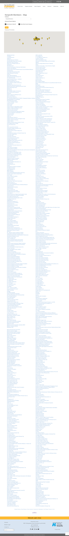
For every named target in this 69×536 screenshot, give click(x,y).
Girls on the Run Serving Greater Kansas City (44, 184)
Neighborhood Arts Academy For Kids (14, 346)
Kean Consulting (39, 287)
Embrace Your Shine (40, 159)
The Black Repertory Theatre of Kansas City (15, 436)
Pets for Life (38, 374)
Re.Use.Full (9, 388)
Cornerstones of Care (40, 142)
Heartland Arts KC (10, 209)
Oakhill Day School (10, 358)
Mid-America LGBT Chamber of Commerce (44, 321)
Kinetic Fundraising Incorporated (13, 293)
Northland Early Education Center (13, 353)
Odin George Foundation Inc (41, 358)
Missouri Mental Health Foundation (13, 332)
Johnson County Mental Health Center (43, 244)
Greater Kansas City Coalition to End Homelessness (46, 194)
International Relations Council (13, 236)
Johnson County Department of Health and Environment (46, 243)
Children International (40, 117)
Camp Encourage (10, 103)
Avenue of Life (38, 79)
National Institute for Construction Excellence (44, 342)
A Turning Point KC (10, 57)
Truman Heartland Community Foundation (15, 461)
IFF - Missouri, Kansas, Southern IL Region (15, 232)
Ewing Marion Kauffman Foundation (14, 166)
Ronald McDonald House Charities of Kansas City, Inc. (17, 395)
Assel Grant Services (40, 75)
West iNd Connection (40, 491)
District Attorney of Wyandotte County (14, 152)
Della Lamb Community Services (42, 149)
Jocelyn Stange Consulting (41, 242)
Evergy (8, 165)
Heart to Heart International (41, 208)
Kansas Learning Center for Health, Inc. (14, 273)
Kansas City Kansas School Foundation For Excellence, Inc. (47, 263)
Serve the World (10, 406)
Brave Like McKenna (11, 95)
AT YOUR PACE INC (11, 77)
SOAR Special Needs (40, 413)
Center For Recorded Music (41, 111)
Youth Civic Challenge (11, 502)
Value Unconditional (39, 478)
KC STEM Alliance (39, 284)
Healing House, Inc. (11, 203)
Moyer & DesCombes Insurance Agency (43, 336)
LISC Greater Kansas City (40, 308)
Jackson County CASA (11, 237)
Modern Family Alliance (11, 335)
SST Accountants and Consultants (42, 418)
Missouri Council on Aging (12, 330)
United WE (9, 468)
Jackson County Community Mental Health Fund (45, 237)
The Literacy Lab (10, 444)
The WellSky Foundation (11, 456)
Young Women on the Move (12, 501)
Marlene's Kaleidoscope (40, 315)
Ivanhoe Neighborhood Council (42, 236)
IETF (36, 231)
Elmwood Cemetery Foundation (13, 158)
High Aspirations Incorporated (41, 218)
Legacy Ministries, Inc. (40, 304)
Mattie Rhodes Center (11, 317)
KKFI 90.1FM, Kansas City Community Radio (15, 294)
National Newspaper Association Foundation (15, 344)
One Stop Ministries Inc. (11, 360)
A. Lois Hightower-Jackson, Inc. (42, 57)
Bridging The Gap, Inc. (40, 97)
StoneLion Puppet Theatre (12, 425)
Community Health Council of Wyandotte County (45, 134)
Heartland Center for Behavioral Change (43, 209)
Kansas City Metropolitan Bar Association (43, 264)
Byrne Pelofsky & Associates (41, 100)
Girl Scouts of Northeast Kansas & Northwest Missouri (17, 184)
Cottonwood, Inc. (10, 143)
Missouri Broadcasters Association (13, 329)
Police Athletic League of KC (12, 382)
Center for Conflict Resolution (12, 109)
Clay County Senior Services (12, 127)
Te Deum (37, 431)
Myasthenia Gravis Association (41, 340)
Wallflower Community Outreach (42, 489)
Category (7, 16)
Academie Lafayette (39, 58)
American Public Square (40, 68)
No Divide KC (38, 348)
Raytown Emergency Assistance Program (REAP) (45, 387)
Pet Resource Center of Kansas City (42, 372)
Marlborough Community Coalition (13, 315)
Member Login (42, 1)
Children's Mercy (10, 121)
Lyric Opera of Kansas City (12, 314)
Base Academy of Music (40, 81)
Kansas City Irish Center (40, 261)
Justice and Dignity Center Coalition (14, 249)
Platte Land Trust (39, 380)
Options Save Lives (39, 363)
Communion (9, 131)
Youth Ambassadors (39, 501)
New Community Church (11, 347)
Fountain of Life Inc (10, 177)
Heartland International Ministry (13, 212)
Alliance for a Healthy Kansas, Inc (13, 63)
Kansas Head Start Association (41, 272)
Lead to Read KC (39, 300)
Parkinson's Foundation (11, 369)
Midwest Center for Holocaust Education (43, 323)
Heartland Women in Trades (41, 214)
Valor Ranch (38, 477)
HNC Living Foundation (11, 220)
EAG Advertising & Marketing (12, 155)
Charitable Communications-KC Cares (43, 113)
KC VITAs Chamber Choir (40, 285)
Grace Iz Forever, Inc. (11, 189)
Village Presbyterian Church (12, 484)
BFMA (37, 83)
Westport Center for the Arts (12, 492)
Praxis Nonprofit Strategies (12, 383)
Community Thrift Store (40, 136)
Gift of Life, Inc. (38, 182)
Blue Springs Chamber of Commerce (14, 91)
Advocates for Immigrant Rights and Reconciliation (45, 61)
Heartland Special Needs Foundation (43, 213)
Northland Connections (40, 352)
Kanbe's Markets (10, 250)
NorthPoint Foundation (11, 357)
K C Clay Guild (38, 249)
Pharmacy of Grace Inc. (11, 375)
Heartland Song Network (11, 213)
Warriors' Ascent (39, 490)
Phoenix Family (10, 376)
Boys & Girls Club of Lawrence (13, 92)
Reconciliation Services (11, 389)
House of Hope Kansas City (41, 226)
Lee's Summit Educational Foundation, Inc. (44, 303)
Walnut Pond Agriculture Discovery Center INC (16, 490)
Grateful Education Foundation (41, 191)
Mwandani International (40, 339)
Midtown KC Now (10, 323)
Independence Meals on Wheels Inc (42, 233)
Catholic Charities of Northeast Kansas (14, 107)
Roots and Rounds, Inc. (40, 395)
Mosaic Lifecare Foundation (41, 335)
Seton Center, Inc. (39, 406)
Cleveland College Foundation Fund (14, 128)
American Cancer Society (40, 67)
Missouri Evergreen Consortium (42, 330)
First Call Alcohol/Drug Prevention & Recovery (16, 172)
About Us (62, 6)
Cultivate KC (9, 146)
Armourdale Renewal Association (13, 71)
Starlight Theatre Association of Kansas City (44, 423)
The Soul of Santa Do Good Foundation (14, 453)
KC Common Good (39, 279)
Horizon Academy (10, 226)
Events (44, 6)
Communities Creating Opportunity (42, 131)
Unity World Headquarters (40, 468)
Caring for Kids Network (40, 104)
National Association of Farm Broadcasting (44, 341)
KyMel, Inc (38, 297)
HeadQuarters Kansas (40, 202)
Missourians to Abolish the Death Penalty (43, 333)
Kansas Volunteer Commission (41, 275)
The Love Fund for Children (41, 444)
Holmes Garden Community (12, 221)
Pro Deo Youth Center (40, 384)
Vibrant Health (38, 483)
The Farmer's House (11, 438)
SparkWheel (9, 417)
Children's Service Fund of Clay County (43, 121)
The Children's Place (40, 436)
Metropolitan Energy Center (41, 320)
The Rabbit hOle (10, 450)
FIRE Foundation (10, 171)
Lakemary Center (10, 298)
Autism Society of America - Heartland (14, 79)
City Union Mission (39, 123)
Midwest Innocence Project (41, 324)
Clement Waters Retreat (40, 127)
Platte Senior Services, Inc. (12, 381)
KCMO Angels (38, 286)
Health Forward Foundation (41, 203)
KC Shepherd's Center (11, 284)
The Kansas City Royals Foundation (42, 442)
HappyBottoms (10, 200)
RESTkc (8, 393)
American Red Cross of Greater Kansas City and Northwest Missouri (20, 69)
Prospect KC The (10, 386)
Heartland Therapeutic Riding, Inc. (13, 214)
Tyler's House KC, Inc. (40, 462)
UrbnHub (37, 474)
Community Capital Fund (12, 134)
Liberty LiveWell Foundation (41, 306)
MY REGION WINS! (11, 340)
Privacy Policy (57, 529)
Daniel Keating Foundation (12, 148)
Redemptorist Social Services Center (14, 390)
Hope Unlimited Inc (39, 224)
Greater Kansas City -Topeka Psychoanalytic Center (17, 194)
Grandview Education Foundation (13, 191)
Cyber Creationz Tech (40, 146)
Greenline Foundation (40, 196)
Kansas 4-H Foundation (11, 251)
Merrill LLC (38, 318)
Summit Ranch (10, 429)
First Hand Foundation (40, 172)
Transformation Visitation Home (13, 459)
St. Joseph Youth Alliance (12, 420)
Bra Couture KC (39, 93)
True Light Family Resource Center (42, 460)
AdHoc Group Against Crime (41, 59)
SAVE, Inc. (9, 402)
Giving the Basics (10, 185)
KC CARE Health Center (11, 279)
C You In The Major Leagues (12, 101)
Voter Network (38, 486)
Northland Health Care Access (13, 354)
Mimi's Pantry (38, 326)
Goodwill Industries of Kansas (41, 188)
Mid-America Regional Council (13, 322)
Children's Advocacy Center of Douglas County (16, 118)
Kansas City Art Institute (11, 255)
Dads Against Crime (39, 147)
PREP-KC (38, 383)
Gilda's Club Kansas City (12, 183)
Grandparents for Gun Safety (12, 190)
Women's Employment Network (13, 496)
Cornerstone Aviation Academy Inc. (13, 142)
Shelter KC (9, 408)
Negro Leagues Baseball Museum (42, 345)
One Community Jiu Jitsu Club (41, 359)
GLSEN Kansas (10, 188)
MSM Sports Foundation (11, 338)
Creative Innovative (39, 143)
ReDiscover (38, 390)
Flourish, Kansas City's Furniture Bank (14, 173)
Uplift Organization (39, 472)
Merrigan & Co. (10, 318)
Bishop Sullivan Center (40, 86)
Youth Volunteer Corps (11, 504)
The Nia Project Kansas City (12, 449)
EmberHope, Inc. (39, 158)
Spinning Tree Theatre (11, 418)
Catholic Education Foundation (41, 107)
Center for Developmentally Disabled (43, 109)
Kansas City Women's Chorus (12, 269)
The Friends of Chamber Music (41, 438)
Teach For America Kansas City (13, 432)
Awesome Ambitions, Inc (11, 80)
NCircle (8, 345)
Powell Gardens (39, 382)
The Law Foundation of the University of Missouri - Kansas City (19, 443)
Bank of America (39, 80)
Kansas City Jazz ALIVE (11, 262)
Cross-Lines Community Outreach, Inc (14, 145)
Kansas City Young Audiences (41, 269)
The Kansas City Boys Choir (12, 442)
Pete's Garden (9, 374)
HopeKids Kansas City (40, 225)
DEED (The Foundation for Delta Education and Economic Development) (21, 149)
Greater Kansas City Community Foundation (15, 195)
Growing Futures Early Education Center (14, 197)
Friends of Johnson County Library (42, 178)
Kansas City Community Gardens (42, 258)
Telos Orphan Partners (40, 432)
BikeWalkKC (38, 85)
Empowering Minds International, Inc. (14, 161)
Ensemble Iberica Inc (11, 164)
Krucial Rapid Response (11, 296)
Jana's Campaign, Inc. (11, 238)
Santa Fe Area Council (40, 401)
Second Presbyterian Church (12, 405)
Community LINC (10, 135)
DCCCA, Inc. (38, 148)
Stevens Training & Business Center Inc (43, 424)
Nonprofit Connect (10, 350)
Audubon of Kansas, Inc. (40, 77)
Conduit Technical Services (41, 139)
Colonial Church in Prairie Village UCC (14, 130)
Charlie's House (10, 115)
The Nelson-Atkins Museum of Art (42, 448)
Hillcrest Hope (9, 219)
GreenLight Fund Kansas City (12, 196)
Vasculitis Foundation (11, 480)
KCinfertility (9, 286)
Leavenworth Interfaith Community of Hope (15, 303)
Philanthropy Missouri (40, 375)
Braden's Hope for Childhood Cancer (14, 94)
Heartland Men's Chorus (40, 212)
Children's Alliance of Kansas (12, 119)
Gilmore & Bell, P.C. (39, 183)
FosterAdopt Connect (40, 176)
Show (7, 27)
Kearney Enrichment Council (12, 288)
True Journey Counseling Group (13, 460)
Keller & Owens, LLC (40, 288)
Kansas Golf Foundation (11, 272)
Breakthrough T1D (39, 95)
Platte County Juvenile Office (41, 378)
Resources (49, 6)
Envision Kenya (39, 164)
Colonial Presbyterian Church (41, 130)
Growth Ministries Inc (40, 197)
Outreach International (40, 364)
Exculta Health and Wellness (41, 167)
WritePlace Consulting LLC (41, 497)
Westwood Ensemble (40, 492)
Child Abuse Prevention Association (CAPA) (44, 116)
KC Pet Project (10, 282)
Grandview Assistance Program (42, 190)
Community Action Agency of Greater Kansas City (16, 133)
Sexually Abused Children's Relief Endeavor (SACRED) (46, 407)
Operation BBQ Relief (11, 362)
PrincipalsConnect (10, 384)
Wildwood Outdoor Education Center (43, 495)
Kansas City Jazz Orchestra (41, 262)
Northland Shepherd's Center (41, 354)
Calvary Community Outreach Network (43, 101)
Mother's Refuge (10, 336)
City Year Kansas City (11, 124)
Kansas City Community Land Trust (13, 260)
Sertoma (37, 405)
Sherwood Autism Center (40, 408)
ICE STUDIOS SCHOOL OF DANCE (43, 230)
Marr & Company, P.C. (11, 316)
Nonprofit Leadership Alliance (41, 350)
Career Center (20, 6)
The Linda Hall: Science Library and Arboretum (44, 443)
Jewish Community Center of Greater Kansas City (45, 238)
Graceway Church (39, 189)
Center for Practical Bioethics (41, 110)
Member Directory (18, 509)
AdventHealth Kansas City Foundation (14, 61)
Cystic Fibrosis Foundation (12, 147)
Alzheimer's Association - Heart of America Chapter (45, 65)
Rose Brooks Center (11, 396)
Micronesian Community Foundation (14, 321)
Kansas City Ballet (39, 256)
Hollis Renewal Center (40, 220)
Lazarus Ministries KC (11, 300)
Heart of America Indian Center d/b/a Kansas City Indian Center (48, 207)
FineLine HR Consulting (40, 170)
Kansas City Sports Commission (42, 267)
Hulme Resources (39, 227)
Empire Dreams (10, 160)
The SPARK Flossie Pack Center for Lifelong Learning (46, 453)
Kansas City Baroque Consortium (13, 257)
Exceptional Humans (11, 167)
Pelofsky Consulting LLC (11, 372)
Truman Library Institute (11, 462)
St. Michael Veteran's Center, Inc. (42, 420)
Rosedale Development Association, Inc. (43, 396)
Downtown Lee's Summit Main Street (14, 153)
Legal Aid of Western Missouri (12, 305)
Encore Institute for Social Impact (42, 161)
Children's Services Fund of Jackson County (15, 122)
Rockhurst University (40, 394)
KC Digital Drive (10, 280)
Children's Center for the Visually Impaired (44, 119)
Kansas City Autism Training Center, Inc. (43, 255)
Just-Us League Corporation (41, 248)
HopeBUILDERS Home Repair (13, 225)
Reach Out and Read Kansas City (42, 388)
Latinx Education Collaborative (41, 298)
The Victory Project (39, 455)
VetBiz (37, 480)
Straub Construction (11, 426)
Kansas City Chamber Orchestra (42, 257)
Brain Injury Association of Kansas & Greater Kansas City (46, 94)
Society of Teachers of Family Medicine (14, 414)
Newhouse (38, 347)
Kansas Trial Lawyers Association (13, 275)
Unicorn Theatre (39, 465)
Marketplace (41, 509)
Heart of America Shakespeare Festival (14, 208)
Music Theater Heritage (11, 339)
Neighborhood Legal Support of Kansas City (44, 346)
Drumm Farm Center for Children (42, 154)
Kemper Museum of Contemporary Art (43, 290)
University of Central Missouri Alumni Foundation (45, 471)
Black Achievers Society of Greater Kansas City (45, 87)
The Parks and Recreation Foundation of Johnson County (47, 449)
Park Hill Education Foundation (42, 366)
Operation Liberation (11, 363)
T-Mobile (8, 431)
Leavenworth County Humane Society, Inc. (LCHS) (45, 302)
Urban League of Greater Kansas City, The (44, 473)
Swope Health (38, 430)
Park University (10, 368)
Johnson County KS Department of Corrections (16, 244)
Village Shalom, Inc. (39, 484)
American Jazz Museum (11, 68)
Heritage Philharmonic (11, 218)
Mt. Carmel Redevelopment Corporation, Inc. (44, 338)
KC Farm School (39, 280)
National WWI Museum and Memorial (43, 344)
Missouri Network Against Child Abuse (43, 332)
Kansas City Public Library (41, 266)
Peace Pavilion (10, 371)
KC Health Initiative (39, 281)
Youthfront (37, 504)
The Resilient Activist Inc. (40, 450)
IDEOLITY (9, 231)
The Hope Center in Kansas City (42, 441)
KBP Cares (38, 276)
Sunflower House (39, 429)
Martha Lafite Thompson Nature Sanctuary (44, 316)
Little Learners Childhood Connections (43, 309)
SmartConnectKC (10, 413)
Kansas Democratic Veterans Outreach (43, 270)
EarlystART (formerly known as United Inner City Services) (47, 155)
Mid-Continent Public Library (41, 322)
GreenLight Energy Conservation (42, 195)
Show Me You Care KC (11, 411)
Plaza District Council (40, 381)
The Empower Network (40, 437)
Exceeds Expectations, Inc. (41, 166)
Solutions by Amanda (40, 414)
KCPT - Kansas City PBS (12, 287)
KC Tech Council (10, 285)
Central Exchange (10, 113)
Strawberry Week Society (40, 426)
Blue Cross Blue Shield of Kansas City (43, 89)
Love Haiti (37, 310)
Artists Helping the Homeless (12, 73)
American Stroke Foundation (41, 69)
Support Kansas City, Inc (11, 430)
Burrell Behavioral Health (12, 100)
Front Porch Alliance (39, 179)
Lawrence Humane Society (41, 299)
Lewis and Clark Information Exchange (14, 306)
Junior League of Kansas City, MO (42, 246)
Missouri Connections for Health (42, 329)
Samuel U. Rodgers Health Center (42, 400)
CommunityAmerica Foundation (13, 137)
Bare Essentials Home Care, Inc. (13, 81)
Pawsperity (9, 370)
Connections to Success (40, 140)
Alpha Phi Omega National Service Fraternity (44, 63)
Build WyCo (38, 98)
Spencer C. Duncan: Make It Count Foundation (44, 417)
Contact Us (48, 1)
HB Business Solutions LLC (12, 201)
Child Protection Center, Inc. (12, 117)
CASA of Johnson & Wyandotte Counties (15, 106)
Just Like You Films (10, 248)
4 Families (9, 56)
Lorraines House (10, 310)
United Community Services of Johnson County (45, 466)
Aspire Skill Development (12, 75)
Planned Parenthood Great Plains (13, 378)
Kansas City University (40, 268)
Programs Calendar (28, 6)
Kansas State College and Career (42, 274)
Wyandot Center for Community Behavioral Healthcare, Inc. (47, 498)
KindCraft (37, 292)
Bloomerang (9, 89)
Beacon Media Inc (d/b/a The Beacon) (14, 82)
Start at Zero (9, 424)
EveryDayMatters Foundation (41, 165)
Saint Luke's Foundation (40, 399)
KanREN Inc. (38, 250)
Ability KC (9, 58)
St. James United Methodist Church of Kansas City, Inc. (46, 419)
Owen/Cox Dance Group (40, 365)
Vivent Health (38, 485)
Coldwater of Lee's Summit (41, 129)
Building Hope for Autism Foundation (43, 99)
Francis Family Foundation (41, 177)
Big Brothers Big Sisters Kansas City (14, 85)
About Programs (37, 6)
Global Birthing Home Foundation (42, 185)
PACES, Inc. (9, 366)
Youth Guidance (39, 502)
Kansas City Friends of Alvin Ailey (42, 260)
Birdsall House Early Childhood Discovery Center (16, 86)
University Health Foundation (12, 471)
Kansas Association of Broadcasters (14, 252)
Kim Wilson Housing (11, 292)
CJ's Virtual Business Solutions (42, 124)
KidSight (8, 291)
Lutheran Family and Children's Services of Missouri (45, 312)
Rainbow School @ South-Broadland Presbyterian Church (47, 386)
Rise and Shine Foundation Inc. (13, 394)
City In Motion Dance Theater (12, 123)
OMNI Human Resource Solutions (13, 359)
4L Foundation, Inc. (39, 56)
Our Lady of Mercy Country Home (13, 364)
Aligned (37, 62)
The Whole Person (39, 456)
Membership (56, 6)
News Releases (24, 509)
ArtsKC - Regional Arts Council (41, 73)
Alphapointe (9, 64)
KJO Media (38, 293)
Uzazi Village (9, 477)
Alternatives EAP (10, 65)
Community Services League (41, 135)
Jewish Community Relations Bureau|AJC (15, 239)
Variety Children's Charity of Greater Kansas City (45, 479)
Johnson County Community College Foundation (16, 243)
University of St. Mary (11, 472)
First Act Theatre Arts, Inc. (40, 171)
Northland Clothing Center (12, 352)
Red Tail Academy (39, 389)
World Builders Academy (40, 496)
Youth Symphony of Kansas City (42, 503)
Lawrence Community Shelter (12, 299)
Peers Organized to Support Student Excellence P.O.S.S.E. (47, 371)
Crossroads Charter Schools (41, 145)
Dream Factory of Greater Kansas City (14, 154)
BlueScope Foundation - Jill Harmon (42, 91)
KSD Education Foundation (41, 296)
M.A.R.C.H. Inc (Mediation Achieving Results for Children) (47, 314)
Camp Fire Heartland (40, 103)
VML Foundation (10, 486)
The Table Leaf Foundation (12, 454)
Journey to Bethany (10, 245)
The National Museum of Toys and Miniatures (15, 448)
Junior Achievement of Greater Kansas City (15, 246)
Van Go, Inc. (9, 479)
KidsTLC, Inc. (38, 291)
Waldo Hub (9, 489)
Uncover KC (9, 465)
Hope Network (10, 224)
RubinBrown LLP (10, 399)
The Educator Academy (11, 437)
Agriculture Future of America (12, 62)
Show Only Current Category (26, 24)
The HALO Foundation (11, 441)
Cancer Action (9, 104)
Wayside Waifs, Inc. (10, 491)
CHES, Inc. (9, 116)
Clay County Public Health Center (42, 125)
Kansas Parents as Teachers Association (15, 274)
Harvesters (38, 200)
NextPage (9, 348)
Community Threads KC (11, 136)
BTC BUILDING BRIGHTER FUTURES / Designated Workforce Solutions (21, 98)
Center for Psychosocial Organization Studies (15, 111)
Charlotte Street (39, 115)
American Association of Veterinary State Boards (16, 67)
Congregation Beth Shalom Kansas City (14, 140)
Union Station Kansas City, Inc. (13, 466)
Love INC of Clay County (11, 311)
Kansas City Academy (40, 254)
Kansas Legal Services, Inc (41, 273)
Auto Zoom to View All (11, 24)
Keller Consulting (10, 290)
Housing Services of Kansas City (13, 227)
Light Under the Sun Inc (11, 308)
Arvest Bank (38, 74)
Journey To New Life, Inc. (40, 245)
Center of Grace (39, 112)
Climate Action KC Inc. (11, 129)
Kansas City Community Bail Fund (13, 258)
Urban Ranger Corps (11, 474)
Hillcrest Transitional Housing (41, 219)
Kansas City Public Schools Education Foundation (16, 267)
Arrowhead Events (39, 71)
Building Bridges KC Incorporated (13, 99)
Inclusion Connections (40, 232)
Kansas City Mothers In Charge (13, 266)
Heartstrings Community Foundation (42, 215)
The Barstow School (11, 435)
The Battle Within (39, 435)
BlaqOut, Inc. (9, 88)
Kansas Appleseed (39, 251)
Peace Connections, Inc (40, 370)
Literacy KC (9, 309)
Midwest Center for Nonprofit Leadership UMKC (16, 324)
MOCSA (37, 334)
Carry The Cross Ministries (41, 105)
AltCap (37, 64)
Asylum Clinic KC (39, 76)
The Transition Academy (40, 454)
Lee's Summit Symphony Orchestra (13, 304)
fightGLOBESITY (10, 170)
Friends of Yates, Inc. (11, 179)
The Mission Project (11, 447)
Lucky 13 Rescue (10, 312)
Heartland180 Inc (10, 215)
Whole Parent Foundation (12, 495)
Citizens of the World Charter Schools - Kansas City (45, 122)
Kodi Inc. (37, 294)
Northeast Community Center (12, 351)
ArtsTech (8, 74)
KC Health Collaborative (11, 281)
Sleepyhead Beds (39, 412)
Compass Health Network (12, 139)
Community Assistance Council (41, 133)
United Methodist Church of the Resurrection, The (16, 467)
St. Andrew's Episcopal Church (13, 419)
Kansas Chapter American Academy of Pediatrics (16, 254)
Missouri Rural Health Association (13, 333)
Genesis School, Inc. (11, 182)
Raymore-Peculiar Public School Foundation (15, 387)
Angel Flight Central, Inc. (40, 70)
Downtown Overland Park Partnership (43, 153)
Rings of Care (38, 393)
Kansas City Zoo (10, 270)
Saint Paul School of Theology (13, 400)
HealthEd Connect (10, 206)
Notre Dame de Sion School (41, 357)
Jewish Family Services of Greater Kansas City (44, 239)
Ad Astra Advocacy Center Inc (12, 59)
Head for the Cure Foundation (12, 202)
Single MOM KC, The (11, 412)
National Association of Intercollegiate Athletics (16, 342)
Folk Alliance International (40, 173)
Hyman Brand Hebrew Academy (13, 230)
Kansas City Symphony (11, 268)
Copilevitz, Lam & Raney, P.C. (12, 141)
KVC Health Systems (11, 297)
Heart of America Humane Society (13, 207)
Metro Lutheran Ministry (11, 320)
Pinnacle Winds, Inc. (11, 377)
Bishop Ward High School (12, 87)
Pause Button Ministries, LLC (41, 369)
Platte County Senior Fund (12, 380)
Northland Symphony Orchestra (13, 356)
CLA (8, 125)
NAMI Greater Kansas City (12, 341)
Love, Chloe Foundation (40, 311)
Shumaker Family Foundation (41, 411)
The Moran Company (40, 447)
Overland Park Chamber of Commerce (14, 365)
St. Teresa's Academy (11, 423)
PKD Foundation (39, 377)
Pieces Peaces (38, 376)
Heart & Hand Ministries (40, 206)
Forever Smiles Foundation (12, 176)
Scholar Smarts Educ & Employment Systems (44, 402)
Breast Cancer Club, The (11, 97)
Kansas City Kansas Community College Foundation (17, 263)
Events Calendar (30, 509)
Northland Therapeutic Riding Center (43, 356)
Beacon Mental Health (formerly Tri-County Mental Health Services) (48, 82)
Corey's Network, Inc (39, 141)
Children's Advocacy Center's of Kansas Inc (44, 118)
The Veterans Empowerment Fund (13, 455)
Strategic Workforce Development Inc (43, 425)
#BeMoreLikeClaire (10, 55)
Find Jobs (35, 1)
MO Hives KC (9, 334)
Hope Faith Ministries (40, 221)
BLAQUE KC (38, 88)
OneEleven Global (39, 360)
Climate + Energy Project (40, 128)
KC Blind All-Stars (10, 278)
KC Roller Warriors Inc (40, 282)
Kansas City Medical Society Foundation (15, 264)
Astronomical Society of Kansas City (14, 76)
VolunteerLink (36, 509)
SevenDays (9, 407)
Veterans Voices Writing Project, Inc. (14, 483)
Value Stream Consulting (12, 478)
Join (53, 509)
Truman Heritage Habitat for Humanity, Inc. (44, 461)
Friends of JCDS (10, 178)
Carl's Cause (9, 105)
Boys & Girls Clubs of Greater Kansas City (44, 92)
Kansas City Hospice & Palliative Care (14, 261)
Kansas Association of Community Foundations (45, 252)
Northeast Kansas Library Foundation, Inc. (44, 351)
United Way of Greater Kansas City (42, 467)
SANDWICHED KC (11, 401)
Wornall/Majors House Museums (13, 497)
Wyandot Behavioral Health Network (14, 498)
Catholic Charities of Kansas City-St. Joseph (44, 106)
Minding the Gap (10, 327)
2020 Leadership (39, 55)
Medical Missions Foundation (41, 317)
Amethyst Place (10, 70)
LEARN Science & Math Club (12, 302)
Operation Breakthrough (40, 362)
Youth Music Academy (11, 503)
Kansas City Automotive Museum (13, 256)
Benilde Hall (9, 83)
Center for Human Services (12, 110)
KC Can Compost (39, 278)
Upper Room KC (10, 473)
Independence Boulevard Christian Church (15, 233)
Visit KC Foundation (11, 485)
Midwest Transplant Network (12, 326)
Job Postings (46, 509)
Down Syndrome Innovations (41, 152)
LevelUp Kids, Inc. (39, 305)
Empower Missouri (39, 160)
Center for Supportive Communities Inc (14, 112)
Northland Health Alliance (40, 353)
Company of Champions (40, 137)
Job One (8, 242)
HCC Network (38, 201)
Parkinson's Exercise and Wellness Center (44, 368)
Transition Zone (39, 459)
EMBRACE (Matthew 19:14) (12, 159)
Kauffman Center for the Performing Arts (14, 276)
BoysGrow (9, 93)
